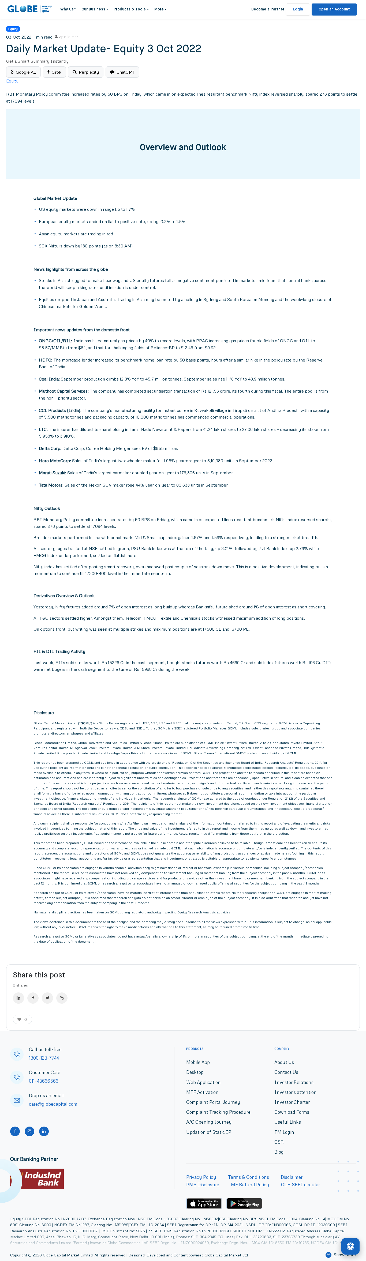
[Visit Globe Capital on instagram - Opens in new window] (29, 1131)
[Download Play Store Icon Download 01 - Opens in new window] (244, 1204)
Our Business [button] (93, 9)
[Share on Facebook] (33, 998)
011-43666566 (43, 1081)
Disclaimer (291, 1177)
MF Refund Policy (250, 1184)
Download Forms (291, 1112)
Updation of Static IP (208, 1132)
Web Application (203, 1082)
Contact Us (286, 1072)
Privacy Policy (201, 1177)
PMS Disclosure (202, 1184)
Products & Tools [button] (130, 9)
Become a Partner (267, 9)
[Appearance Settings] (350, 1247)
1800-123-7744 (44, 1058)
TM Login (284, 1132)
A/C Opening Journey (209, 1122)
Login (298, 9)
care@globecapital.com (53, 1104)
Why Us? (68, 9)
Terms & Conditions (248, 1177)
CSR (279, 1142)
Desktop (195, 1072)
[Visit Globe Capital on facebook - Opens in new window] (15, 1131)
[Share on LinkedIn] (18, 998)
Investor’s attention (295, 1092)
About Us (284, 1062)
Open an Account (334, 9)
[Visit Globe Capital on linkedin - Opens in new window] (44, 1131)
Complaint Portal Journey (213, 1102)
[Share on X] (47, 998)
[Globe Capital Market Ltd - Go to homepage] (30, 9)
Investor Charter (292, 1102)
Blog (279, 1152)
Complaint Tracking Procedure (218, 1112)
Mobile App (198, 1062)
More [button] (159, 9)
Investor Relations (293, 1082)
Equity (13, 29)
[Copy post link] (62, 998)
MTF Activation (202, 1092)
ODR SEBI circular (300, 1184)
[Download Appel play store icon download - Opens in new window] (204, 1203)
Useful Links (287, 1122)
